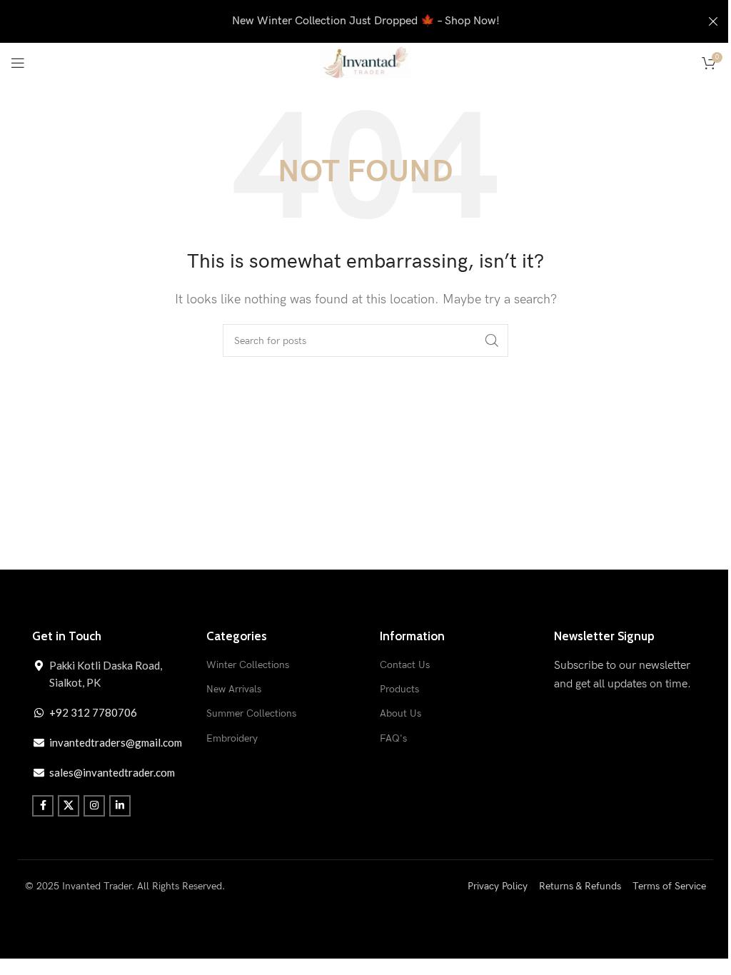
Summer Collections (251, 713)
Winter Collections (247, 665)
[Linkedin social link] (120, 806)
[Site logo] (365, 62)
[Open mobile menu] (18, 63)
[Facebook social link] (43, 806)
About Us (400, 713)
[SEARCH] (491, 340)
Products (399, 689)
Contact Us (405, 665)
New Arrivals (233, 689)
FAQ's (393, 738)
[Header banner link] (365, 21)
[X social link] (68, 806)
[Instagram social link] (94, 806)
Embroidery (232, 738)
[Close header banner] (713, 21)
